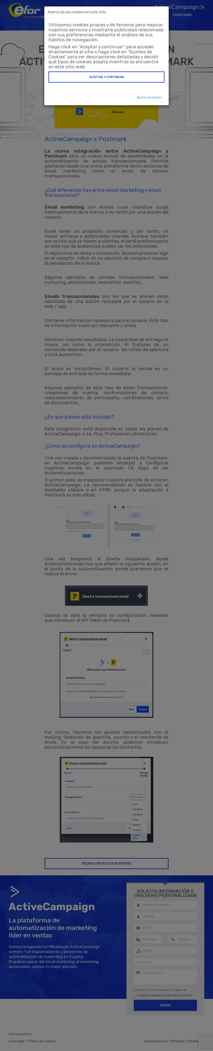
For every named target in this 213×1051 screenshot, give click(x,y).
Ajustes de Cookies (149, 97)
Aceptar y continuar (106, 77)
